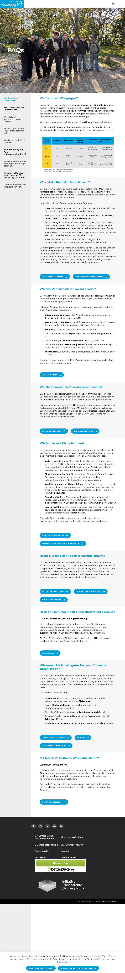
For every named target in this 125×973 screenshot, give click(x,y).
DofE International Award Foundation (44, 837)
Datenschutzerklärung (46, 845)
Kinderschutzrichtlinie (72, 837)
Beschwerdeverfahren (72, 845)
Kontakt (65, 851)
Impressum (40, 857)
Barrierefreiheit (69, 857)
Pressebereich (42, 851)
